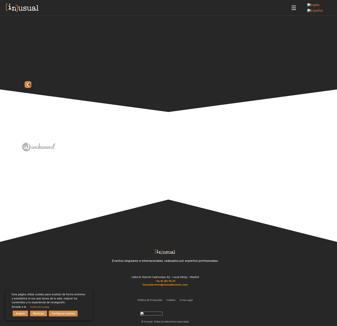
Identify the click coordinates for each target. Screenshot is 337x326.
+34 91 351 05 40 (165, 280)
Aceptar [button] (20, 313)
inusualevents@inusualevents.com (165, 284)
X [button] (86, 294)
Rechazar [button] (38, 313)
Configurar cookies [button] (63, 313)
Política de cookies (39, 307)
